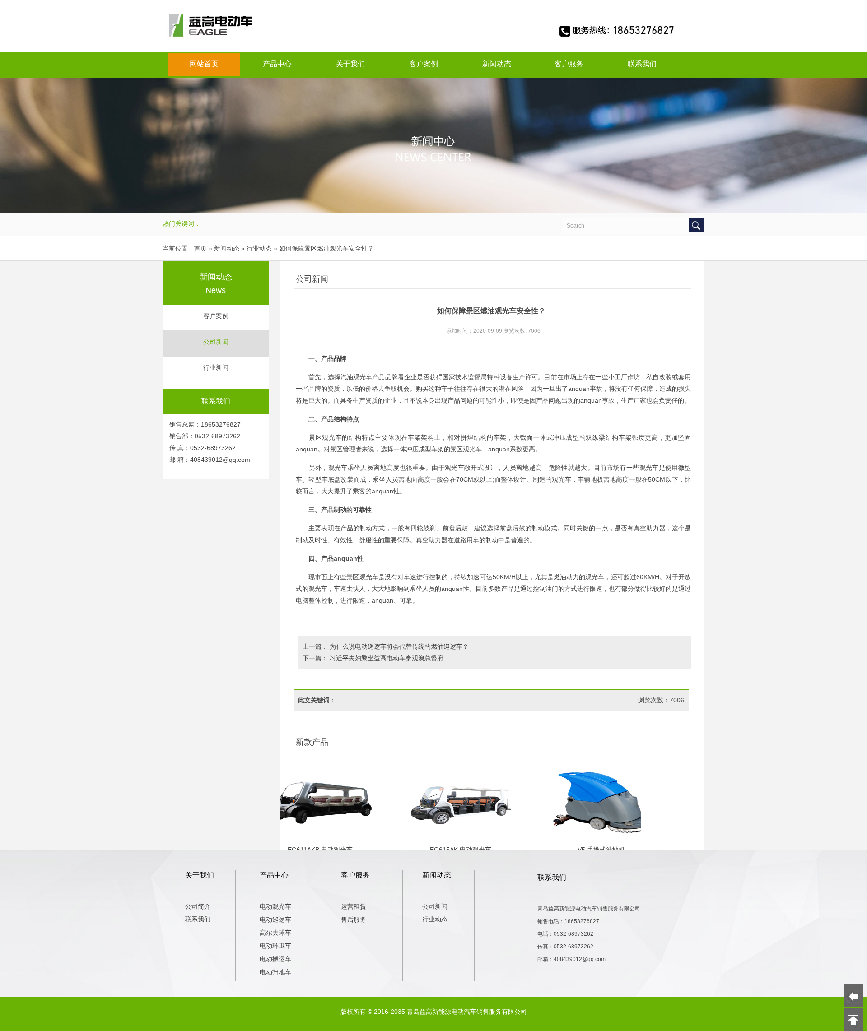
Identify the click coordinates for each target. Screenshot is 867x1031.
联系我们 (642, 64)
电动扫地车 (275, 971)
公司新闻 (215, 342)
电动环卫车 (275, 945)
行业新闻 (215, 367)
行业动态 (434, 919)
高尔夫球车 (275, 932)
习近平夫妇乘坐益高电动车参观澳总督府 (386, 658)
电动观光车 (275, 906)
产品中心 (277, 64)
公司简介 (197, 906)
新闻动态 (496, 64)
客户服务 (569, 64)
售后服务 (353, 919)
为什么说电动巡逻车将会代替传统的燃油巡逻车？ (399, 646)
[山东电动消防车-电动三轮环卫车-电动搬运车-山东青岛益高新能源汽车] (433, 38)
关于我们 (350, 64)
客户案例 (423, 64)
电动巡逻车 (275, 919)
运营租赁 (353, 906)
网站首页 (204, 64)
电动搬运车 (275, 958)
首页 (200, 248)
